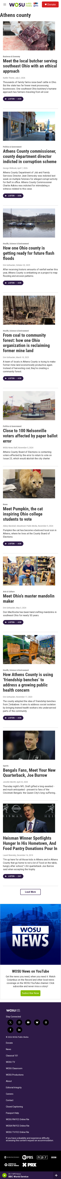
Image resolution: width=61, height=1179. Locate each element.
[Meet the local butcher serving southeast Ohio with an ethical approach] (29, 35)
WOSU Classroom (14, 1068)
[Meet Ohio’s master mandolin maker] (29, 570)
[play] (4, 1175)
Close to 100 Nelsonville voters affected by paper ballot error (30, 436)
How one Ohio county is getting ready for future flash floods (28, 253)
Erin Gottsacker (9, 265)
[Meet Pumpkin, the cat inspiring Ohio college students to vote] (29, 483)
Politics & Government (12, 147)
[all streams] (57, 1175)
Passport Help (12, 1113)
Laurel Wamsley (9, 855)
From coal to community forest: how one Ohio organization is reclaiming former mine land (26, 343)
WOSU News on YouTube (30, 971)
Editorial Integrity (14, 1087)
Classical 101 (12, 1056)
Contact (9, 1100)
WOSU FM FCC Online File (17, 1119)
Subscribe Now (30, 993)
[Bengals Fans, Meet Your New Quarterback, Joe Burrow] (29, 745)
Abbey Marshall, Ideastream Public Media (20, 526)
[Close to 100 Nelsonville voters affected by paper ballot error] (29, 405)
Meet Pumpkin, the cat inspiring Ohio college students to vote (23, 514)
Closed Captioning (14, 1107)
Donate (51, 4)
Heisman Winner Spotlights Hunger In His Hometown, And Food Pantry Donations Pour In (30, 843)
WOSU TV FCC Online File (17, 1132)
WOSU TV (10, 1062)
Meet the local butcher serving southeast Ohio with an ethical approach (30, 66)
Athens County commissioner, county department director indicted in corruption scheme (29, 156)
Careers (9, 1094)
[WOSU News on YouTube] (30, 934)
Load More (30, 891)
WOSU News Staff (10, 447)
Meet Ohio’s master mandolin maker (28, 598)
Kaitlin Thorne (8, 78)
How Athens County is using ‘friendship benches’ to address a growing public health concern (28, 682)
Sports (5, 766)
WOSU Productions (15, 1075)
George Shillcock (9, 168)
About (9, 1081)
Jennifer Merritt (9, 782)
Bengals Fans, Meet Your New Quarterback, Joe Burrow (29, 773)
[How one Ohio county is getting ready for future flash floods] (29, 223)
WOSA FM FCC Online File (17, 1126)
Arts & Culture (9, 591)
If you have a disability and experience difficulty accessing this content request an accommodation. (30, 1139)
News (5, 504)
